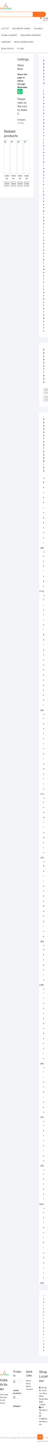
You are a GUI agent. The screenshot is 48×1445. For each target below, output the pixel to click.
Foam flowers (9, 35)
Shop (28, 1384)
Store (20, 49)
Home (28, 1381)
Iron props (7, 49)
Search (39, 14)
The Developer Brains (30, 1438)
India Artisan (5, 1438)
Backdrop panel (22, 28)
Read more (7, 184)
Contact (29, 1389)
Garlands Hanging (31, 35)
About (28, 1386)
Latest (5, 28)
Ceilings (38, 28)
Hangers (6, 42)
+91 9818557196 (43, 1410)
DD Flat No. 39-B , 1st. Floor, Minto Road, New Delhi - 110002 (43, 1396)
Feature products (43, 753)
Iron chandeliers (23, 42)
